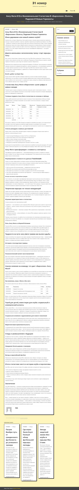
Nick (17, 29)
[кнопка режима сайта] (66, 10)
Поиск (72, 11)
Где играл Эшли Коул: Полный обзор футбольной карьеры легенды (65, 47)
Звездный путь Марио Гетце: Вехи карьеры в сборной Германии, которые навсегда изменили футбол (65, 62)
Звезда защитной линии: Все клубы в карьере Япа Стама (45, 436)
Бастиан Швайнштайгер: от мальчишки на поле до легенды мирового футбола (16, 418)
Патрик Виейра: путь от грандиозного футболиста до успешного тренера (12, 437)
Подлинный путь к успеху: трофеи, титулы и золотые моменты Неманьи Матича (65, 56)
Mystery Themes (16, 488)
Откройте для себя (10, 476)
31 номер (39, 3)
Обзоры (13, 29)
